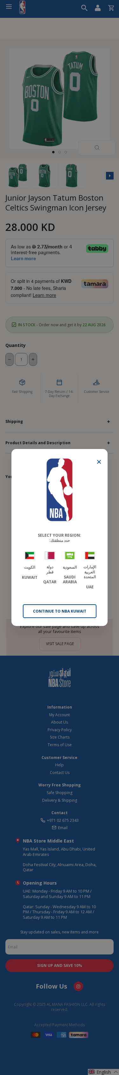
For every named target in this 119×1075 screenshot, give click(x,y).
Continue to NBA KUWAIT (59, 611)
